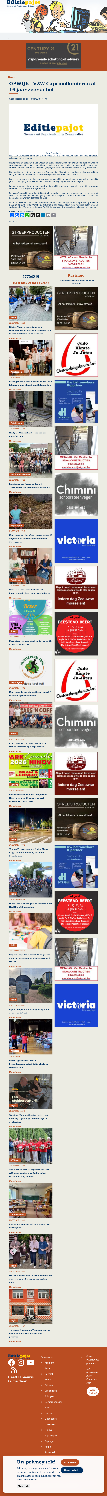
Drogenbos (51, 1390)
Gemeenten (46, 1357)
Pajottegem (51, 1435)
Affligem (49, 1362)
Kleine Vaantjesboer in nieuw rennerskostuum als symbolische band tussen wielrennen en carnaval (30, 330)
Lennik (48, 1413)
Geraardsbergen (54, 1401)
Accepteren (70, 1462)
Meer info (23, 1486)
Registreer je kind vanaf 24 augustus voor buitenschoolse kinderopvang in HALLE (30, 958)
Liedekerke (51, 1418)
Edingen (49, 1396)
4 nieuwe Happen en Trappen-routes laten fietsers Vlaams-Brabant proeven (29, 1333)
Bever (48, 1379)
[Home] (25, 3)
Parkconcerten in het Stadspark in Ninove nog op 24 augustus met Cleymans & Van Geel (28, 798)
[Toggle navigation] (11, 36)
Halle (47, 1407)
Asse (47, 1368)
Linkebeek (50, 1424)
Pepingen (50, 1441)
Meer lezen (15, 338)
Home (11, 77)
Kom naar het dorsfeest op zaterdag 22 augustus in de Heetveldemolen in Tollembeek (30, 538)
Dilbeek (49, 1385)
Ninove (48, 1429)
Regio (48, 1446)
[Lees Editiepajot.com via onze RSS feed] (14, 1371)
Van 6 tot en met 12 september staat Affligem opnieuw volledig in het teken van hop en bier (29, 1173)
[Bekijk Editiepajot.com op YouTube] (30, 1364)
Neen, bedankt (72, 1470)
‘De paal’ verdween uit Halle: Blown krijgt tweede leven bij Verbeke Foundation (29, 852)
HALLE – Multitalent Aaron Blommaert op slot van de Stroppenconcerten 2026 (30, 1279)
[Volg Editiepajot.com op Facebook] (11, 1364)
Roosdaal (50, 1452)
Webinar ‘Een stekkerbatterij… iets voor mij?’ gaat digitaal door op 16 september (28, 1118)
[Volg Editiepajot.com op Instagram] (21, 1364)
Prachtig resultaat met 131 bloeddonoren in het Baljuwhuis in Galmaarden (28, 1064)
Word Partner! (93, 1391)
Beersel (49, 1373)
